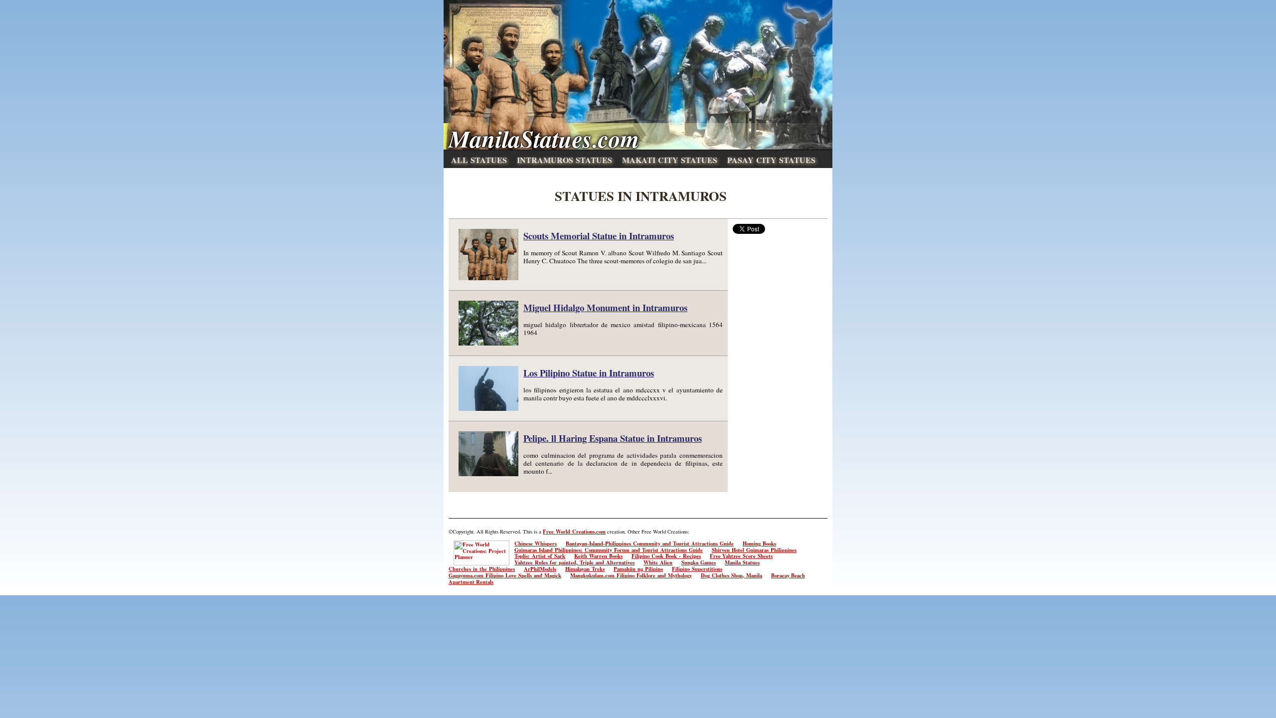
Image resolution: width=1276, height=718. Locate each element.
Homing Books (759, 543)
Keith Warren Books (598, 556)
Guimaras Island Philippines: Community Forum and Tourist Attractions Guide (608, 550)
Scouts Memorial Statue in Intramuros (598, 235)
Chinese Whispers (535, 543)
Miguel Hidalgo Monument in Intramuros (605, 307)
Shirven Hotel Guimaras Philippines (754, 550)
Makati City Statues (669, 160)
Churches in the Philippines (482, 569)
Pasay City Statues (771, 160)
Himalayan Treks (585, 569)
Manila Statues (742, 562)
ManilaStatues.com (544, 139)
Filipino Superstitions (697, 569)
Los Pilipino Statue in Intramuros (588, 372)
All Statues (479, 160)
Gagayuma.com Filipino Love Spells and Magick (505, 575)
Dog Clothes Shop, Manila (731, 575)
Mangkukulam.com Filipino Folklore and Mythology (631, 575)
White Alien (657, 562)
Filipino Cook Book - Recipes (666, 556)
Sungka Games (698, 562)
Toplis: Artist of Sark (539, 556)
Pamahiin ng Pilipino (638, 569)
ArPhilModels (540, 569)
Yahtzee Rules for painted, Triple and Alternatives (574, 562)
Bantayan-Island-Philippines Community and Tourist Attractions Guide (650, 543)
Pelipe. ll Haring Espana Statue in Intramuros (612, 438)
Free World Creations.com (574, 532)
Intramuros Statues (564, 160)
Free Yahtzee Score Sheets (741, 556)
